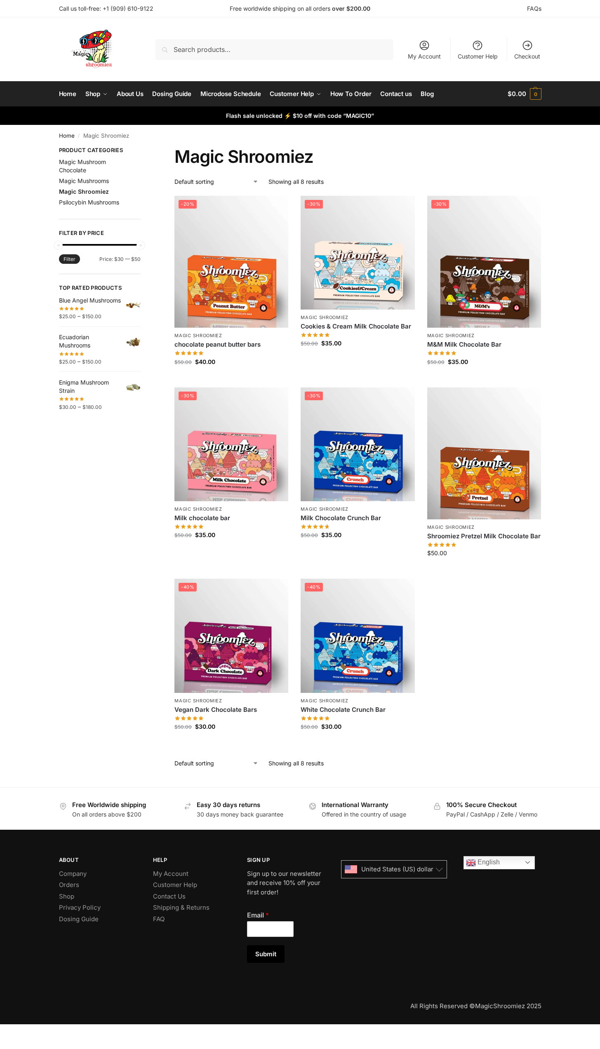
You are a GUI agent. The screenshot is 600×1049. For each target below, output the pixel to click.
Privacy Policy (80, 907)
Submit (265, 954)
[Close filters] (143, 151)
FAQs (534, 8)
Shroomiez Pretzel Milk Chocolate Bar (484, 536)
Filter (69, 259)
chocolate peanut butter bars (217, 344)
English (488, 862)
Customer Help (478, 56)
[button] (524, 94)
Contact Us (169, 896)
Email (258, 915)
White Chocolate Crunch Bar (343, 709)
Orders (69, 885)
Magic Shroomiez (198, 335)
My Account (424, 56)
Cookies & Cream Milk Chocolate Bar (356, 326)
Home (67, 135)
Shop (66, 896)
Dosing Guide (79, 919)
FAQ (159, 919)
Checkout (527, 56)
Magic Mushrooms (84, 180)
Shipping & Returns (181, 907)
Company (73, 874)
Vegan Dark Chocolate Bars (215, 709)
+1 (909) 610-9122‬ (128, 8)
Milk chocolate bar (202, 518)
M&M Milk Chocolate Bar (464, 344)
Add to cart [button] (231, 379)
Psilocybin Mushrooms (89, 202)
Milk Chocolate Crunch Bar (341, 518)
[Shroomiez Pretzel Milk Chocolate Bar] (484, 453)
